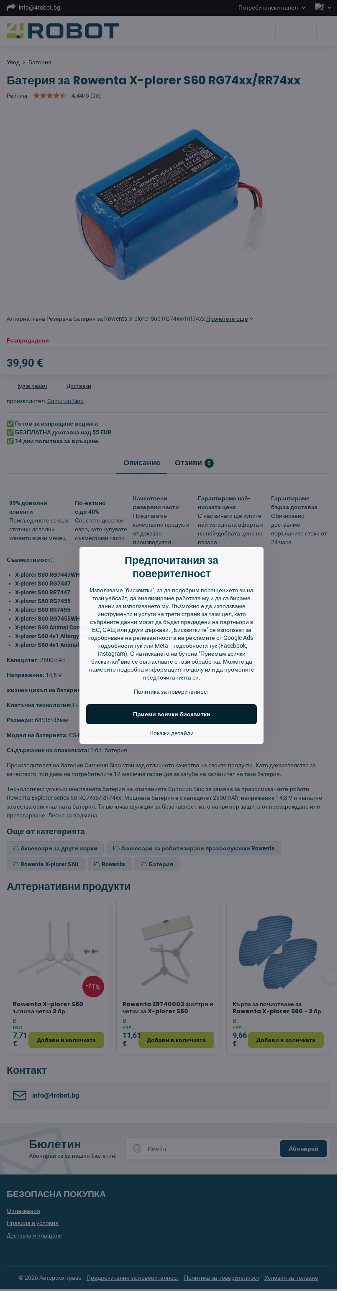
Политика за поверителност (171, 691)
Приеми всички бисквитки (171, 714)
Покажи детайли (171, 733)
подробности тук (119, 645)
